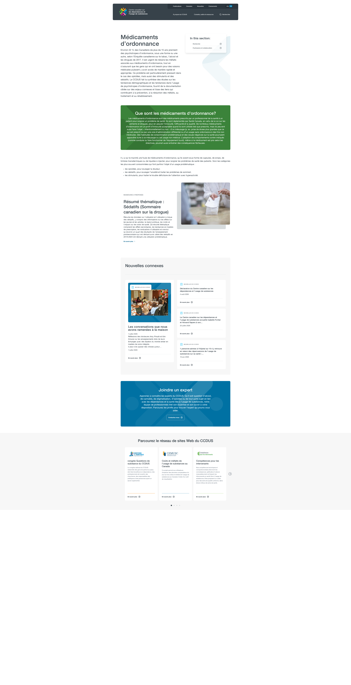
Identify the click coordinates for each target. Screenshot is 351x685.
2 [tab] (174, 505)
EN (228, 6)
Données (189, 6)
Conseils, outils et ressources (204, 14)
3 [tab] (177, 505)
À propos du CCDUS (180, 14)
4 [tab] (180, 505)
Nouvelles (200, 6)
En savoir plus (128, 241)
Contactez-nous (173, 417)
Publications (177, 6)
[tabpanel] (141, 474)
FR (231, 6)
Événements (213, 6)
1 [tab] (171, 505)
